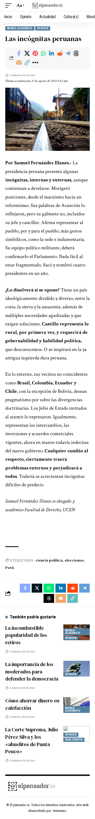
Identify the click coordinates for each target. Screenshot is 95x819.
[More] (35, 62)
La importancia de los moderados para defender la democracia (31, 671)
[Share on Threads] (76, 53)
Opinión (42, 28)
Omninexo (59, 811)
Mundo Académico (19, 28)
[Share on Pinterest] (35, 53)
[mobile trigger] (9, 5)
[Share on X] (27, 53)
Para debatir (74, 739)
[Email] (18, 62)
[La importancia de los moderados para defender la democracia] (76, 669)
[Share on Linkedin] (51, 53)
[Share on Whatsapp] (43, 53)
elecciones (74, 560)
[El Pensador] (47, 5)
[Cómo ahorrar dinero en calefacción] (76, 705)
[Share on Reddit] (59, 53)
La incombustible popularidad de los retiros (26, 635)
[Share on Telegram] (68, 53)
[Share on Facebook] (18, 53)
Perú (9, 567)
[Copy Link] (27, 62)
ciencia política (49, 560)
